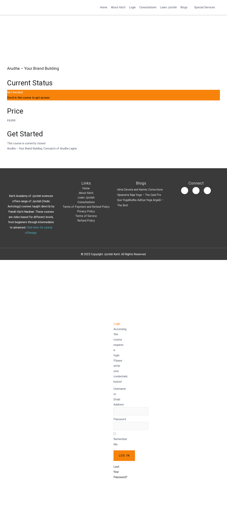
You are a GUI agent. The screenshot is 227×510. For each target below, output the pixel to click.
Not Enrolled (15, 92)
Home (103, 7)
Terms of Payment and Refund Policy (86, 206)
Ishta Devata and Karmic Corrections (140, 189)
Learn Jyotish (168, 7)
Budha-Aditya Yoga (140, 200)
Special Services (204, 7)
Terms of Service (86, 216)
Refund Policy (86, 220)
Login (132, 7)
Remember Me (120, 441)
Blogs (183, 7)
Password (120, 419)
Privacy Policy (86, 211)
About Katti (118, 7)
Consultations (147, 7)
